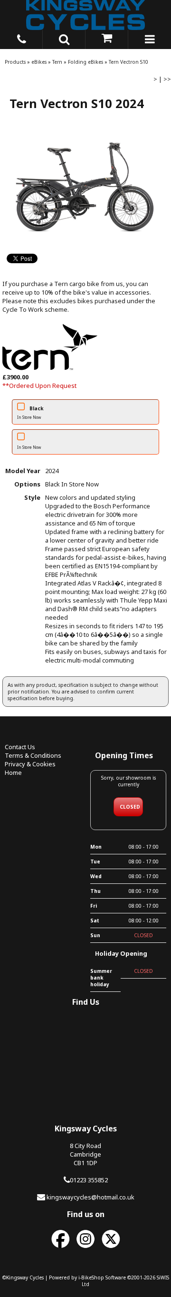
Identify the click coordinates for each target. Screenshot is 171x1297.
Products (15, 62)
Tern (57, 62)
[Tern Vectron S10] (85, 186)
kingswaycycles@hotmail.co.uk (90, 1197)
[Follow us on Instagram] (85, 1248)
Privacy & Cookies (30, 764)
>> (167, 79)
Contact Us (20, 747)
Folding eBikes (85, 62)
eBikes (39, 62)
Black (30, 412)
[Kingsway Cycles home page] (85, 15)
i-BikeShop (91, 1277)
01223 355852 (89, 1180)
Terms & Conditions (33, 755)
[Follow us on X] (111, 1248)
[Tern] (49, 368)
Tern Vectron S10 (128, 62)
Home (13, 772)
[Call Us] (21, 37)
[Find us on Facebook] (60, 1248)
